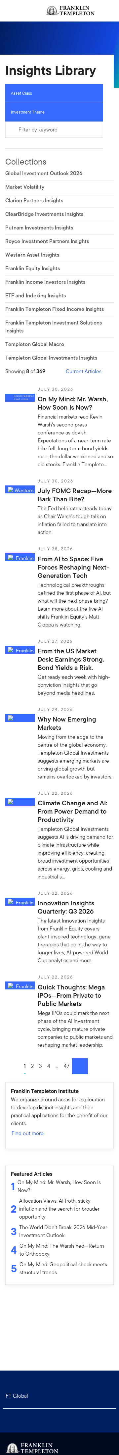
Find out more (28, 1133)
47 (66, 1066)
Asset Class (21, 93)
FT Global (17, 1396)
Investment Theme (28, 112)
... (57, 1066)
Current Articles (83, 371)
